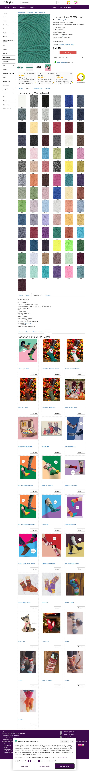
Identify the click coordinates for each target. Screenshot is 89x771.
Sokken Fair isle (69, 602)
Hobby (4, 32)
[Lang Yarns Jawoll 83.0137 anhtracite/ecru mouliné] (57, 166)
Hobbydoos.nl (21, 12)
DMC (4, 65)
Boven (21, 88)
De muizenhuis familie (71, 408)
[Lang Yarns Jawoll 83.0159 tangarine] (33, 180)
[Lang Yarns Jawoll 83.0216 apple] (22, 206)
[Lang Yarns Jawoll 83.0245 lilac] (33, 219)
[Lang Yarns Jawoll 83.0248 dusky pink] (57, 219)
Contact (6, 747)
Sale (54, 7)
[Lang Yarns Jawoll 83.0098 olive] (22, 153)
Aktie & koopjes (7, 108)
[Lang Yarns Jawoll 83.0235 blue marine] (22, 219)
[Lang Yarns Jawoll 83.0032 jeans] (69, 114)
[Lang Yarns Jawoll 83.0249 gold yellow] (69, 219)
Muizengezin (45, 447)
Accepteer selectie (45, 766)
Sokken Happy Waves (24, 602)
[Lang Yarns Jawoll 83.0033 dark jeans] (80, 114)
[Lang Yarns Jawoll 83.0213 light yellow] (69, 193)
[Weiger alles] (72, 741)
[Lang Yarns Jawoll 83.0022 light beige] (33, 114)
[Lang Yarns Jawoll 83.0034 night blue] (22, 127)
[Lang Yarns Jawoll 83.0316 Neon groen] (69, 245)
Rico (4, 97)
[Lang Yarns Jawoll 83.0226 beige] (57, 206)
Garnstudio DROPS (8, 73)
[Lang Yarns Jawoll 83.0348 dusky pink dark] (57, 258)
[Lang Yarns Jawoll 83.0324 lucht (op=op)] (33, 258)
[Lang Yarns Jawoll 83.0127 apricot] (33, 166)
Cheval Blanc (6, 61)
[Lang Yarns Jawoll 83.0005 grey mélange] (57, 101)
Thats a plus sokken (23, 369)
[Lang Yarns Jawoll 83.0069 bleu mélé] (22, 140)
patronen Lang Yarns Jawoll (66, 44)
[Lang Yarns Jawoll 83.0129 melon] (45, 166)
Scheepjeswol (6, 104)
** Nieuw (5, 13)
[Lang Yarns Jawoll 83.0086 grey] (57, 140)
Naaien (5, 36)
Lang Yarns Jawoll (40, 12)
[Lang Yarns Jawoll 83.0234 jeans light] (80, 206)
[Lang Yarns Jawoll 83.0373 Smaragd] (33, 272)
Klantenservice (8, 744)
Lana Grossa (6, 85)
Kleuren (28, 88)
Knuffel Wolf (21, 641)
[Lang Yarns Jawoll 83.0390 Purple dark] (22, 285)
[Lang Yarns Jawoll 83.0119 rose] (80, 153)
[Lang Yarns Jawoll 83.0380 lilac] (57, 272)
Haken (4, 29)
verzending (62, 62)
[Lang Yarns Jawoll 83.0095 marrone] (80, 140)
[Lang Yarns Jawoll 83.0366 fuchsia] (80, 258)
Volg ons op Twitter (69, 734)
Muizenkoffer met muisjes (25, 447)
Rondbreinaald (8, 751)
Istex (4, 77)
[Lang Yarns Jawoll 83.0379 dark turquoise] (45, 272)
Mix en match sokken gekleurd (26, 524)
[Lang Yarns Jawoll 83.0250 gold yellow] (80, 219)
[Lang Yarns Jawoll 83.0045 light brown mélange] (45, 127)
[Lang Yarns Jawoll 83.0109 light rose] (33, 153)
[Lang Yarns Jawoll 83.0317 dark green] (80, 245)
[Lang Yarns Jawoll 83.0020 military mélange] (22, 114)
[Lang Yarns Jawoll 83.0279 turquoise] (80, 232)
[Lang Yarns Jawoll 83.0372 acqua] (22, 272)
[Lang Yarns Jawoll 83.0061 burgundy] (69, 127)
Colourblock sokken (70, 524)
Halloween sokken (23, 408)
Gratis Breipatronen (9, 752)
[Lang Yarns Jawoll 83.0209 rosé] (45, 193)
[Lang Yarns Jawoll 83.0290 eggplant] (45, 245)
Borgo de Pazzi (7, 57)
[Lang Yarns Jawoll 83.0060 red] (57, 127)
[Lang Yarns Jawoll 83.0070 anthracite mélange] (33, 140)
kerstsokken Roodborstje (48, 408)
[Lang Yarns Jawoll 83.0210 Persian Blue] (57, 193)
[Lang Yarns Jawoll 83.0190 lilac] (80, 180)
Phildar (5, 93)
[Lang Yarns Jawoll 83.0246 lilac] (45, 219)
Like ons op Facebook (70, 732)
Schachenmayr (6, 100)
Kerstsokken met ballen (48, 563)
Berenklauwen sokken (71, 485)
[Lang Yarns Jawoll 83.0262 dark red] (33, 232)
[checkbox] (20, 761)
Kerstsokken (45, 641)
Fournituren (6, 25)
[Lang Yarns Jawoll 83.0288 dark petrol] (33, 245)
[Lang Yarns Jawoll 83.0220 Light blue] (45, 206)
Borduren (5, 17)
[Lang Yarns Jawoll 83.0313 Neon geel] (57, 245)
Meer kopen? (62, 20)
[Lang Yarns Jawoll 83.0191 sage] (22, 193)
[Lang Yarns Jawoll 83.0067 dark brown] (80, 127)
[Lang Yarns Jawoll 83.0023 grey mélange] (45, 114)
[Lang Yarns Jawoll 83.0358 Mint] (69, 258)
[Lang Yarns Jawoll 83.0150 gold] (80, 166)
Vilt (4, 45)
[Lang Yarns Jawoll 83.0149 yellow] (69, 166)
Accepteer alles (64, 766)
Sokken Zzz (45, 602)
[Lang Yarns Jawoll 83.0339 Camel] (45, 258)
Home (7, 7)
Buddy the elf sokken (47, 485)
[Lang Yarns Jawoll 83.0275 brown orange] (69, 232)
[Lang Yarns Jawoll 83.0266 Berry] (45, 232)
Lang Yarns (6, 89)
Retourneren (7, 745)
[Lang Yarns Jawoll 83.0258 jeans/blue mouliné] (22, 232)
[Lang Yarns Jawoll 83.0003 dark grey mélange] (33, 101)
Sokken (67, 641)
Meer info (34, 374)
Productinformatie (38, 88)
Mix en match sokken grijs (25, 485)
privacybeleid (63, 757)
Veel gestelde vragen (9, 749)
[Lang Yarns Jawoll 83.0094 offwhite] (69, 140)
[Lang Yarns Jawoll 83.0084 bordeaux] (45, 140)
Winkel (15, 7)
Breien (4, 21)
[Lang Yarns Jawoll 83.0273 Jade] (57, 232)
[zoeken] (58, 2)
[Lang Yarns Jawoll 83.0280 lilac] (22, 245)
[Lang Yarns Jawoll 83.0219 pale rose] (33, 206)
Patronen (23, 7)
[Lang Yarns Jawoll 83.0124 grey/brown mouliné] (22, 166)
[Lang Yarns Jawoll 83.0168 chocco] (45, 180)
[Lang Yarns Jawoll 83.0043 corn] (33, 127)
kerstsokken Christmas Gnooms (50, 369)
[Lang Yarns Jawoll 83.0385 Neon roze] (69, 272)
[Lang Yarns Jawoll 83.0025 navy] (57, 114)
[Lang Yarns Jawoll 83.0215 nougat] (80, 193)
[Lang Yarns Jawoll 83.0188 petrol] (69, 180)
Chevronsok (45, 524)
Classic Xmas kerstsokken (72, 369)
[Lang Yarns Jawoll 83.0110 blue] (45, 153)
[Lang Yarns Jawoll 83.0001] (22, 101)
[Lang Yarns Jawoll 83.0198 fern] (33, 193)
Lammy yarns (6, 81)
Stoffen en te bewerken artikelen (8, 41)
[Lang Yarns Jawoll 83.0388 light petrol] (80, 272)
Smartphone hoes (47, 680)
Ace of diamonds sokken (72, 563)
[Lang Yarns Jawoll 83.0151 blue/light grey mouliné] (22, 180)
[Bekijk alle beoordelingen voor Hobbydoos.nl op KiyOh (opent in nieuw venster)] (69, 2)
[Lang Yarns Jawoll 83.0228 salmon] (69, 206)
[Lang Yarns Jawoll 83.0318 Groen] (22, 258)
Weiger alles (24, 766)
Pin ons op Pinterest (69, 737)
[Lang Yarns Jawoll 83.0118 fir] (69, 153)
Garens (5, 49)
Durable (5, 69)
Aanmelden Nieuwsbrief (9, 738)
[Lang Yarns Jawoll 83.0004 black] (45, 101)
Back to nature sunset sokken (26, 563)
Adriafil (5, 53)
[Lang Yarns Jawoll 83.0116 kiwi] (57, 153)
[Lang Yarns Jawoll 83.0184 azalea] (57, 180)
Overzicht (65, 741)
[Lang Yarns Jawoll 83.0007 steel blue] (80, 101)
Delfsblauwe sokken (70, 447)
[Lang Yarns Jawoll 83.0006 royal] (69, 101)
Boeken (31, 7)
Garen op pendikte (65, 7)
